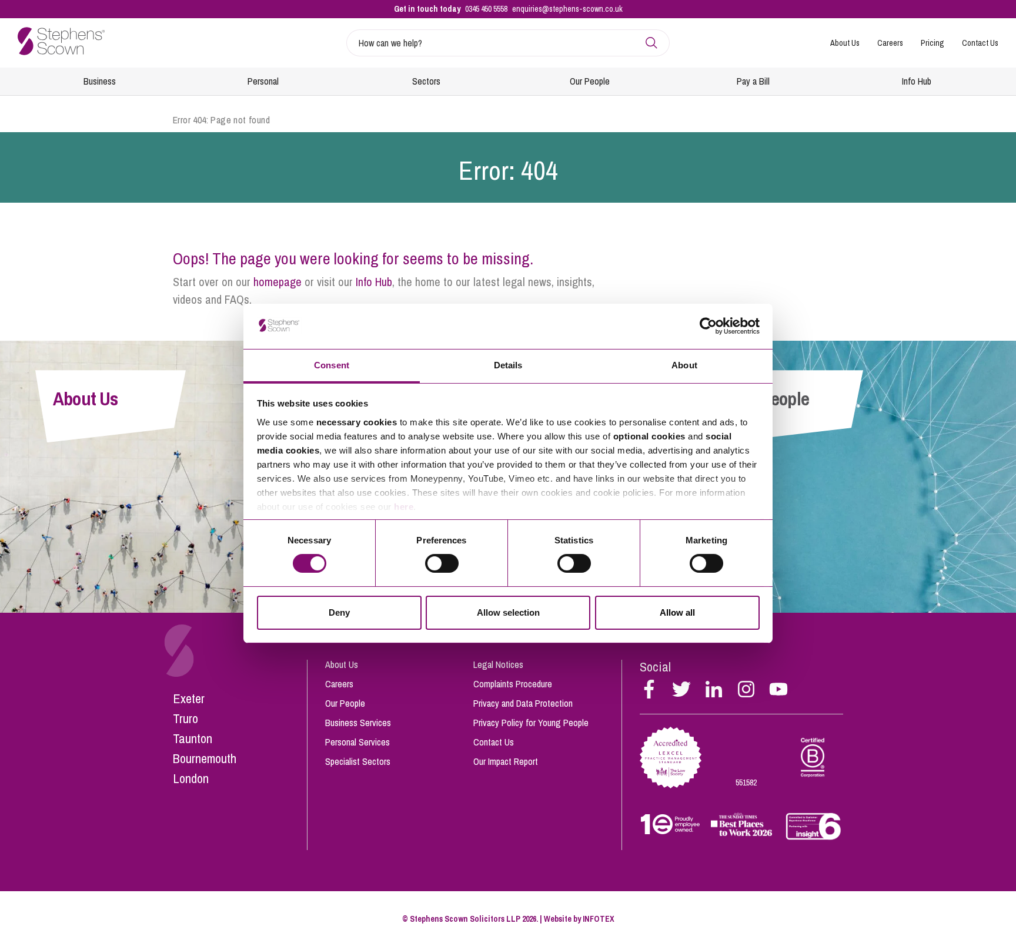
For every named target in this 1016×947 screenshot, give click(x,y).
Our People (590, 81)
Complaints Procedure (512, 683)
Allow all (677, 612)
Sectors (426, 81)
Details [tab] (508, 365)
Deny (339, 612)
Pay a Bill (753, 81)
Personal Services (357, 742)
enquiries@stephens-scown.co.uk (567, 9)
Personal (263, 81)
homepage (277, 282)
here (403, 507)
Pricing (932, 43)
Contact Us (980, 43)
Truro (185, 718)
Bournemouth (204, 758)
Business (99, 81)
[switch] (442, 563)
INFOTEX (598, 919)
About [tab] (684, 365)
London (191, 778)
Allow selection (508, 612)
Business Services (358, 722)
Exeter (189, 698)
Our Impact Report (505, 761)
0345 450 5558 (486, 9)
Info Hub (916, 81)
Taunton (192, 738)
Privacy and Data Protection (523, 703)
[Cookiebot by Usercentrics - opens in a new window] (708, 326)
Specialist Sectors (357, 761)
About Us (845, 43)
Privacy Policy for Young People (531, 722)
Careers (890, 43)
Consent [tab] (331, 365)
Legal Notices (498, 664)
